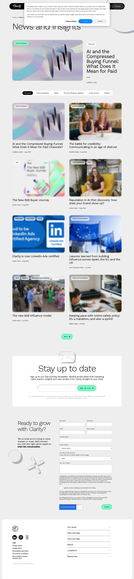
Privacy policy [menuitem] (17, 545)
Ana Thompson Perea (76, 267)
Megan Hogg (73, 324)
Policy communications (80, 218)
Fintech (107, 93)
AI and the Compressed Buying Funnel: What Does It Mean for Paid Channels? (37, 145)
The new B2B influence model (31, 315)
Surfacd (25, 278)
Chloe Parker (73, 208)
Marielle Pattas (74, 152)
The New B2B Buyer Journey (30, 200)
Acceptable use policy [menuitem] (20, 551)
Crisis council (94, 93)
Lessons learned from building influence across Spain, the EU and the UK (94, 259)
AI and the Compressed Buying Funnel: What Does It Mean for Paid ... (102, 64)
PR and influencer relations (74, 93)
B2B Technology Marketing (40, 278)
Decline (100, 21)
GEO (17, 162)
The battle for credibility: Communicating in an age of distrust (93, 145)
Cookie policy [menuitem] (17, 548)
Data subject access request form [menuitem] (19, 557)
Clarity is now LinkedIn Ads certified (35, 256)
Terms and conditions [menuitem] (20, 553)
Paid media (30, 218)
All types (27, 93)
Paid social (19, 218)
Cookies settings (70, 21)
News (56, 93)
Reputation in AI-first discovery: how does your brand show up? (93, 201)
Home (14, 17)
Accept (85, 21)
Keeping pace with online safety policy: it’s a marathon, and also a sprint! (94, 317)
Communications (21, 43)
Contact (118, 6)
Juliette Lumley (91, 82)
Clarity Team (16, 205)
